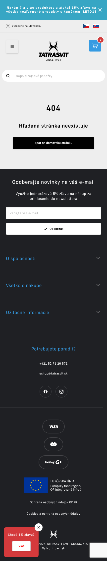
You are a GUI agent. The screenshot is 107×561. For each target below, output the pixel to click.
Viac (21, 546)
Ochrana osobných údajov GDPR (53, 502)
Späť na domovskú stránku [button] (53, 143)
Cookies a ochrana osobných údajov (53, 514)
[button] (86, 26)
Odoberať (56, 229)
